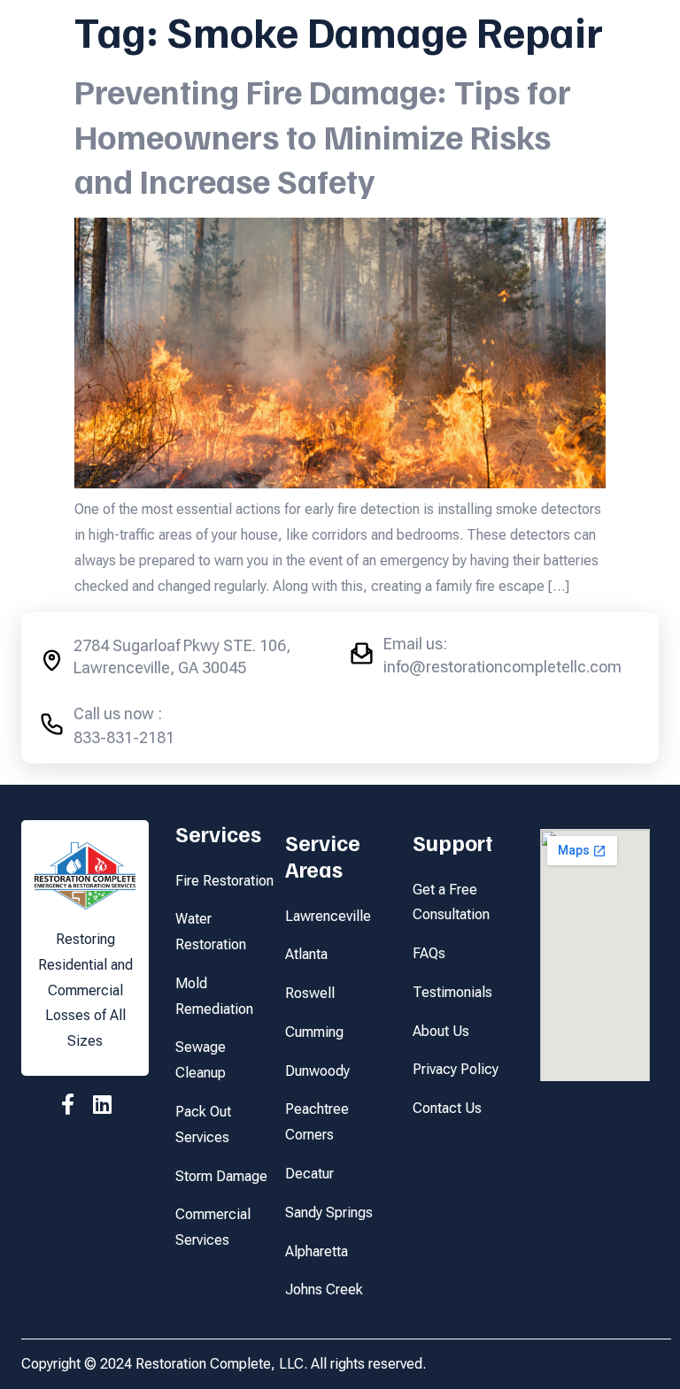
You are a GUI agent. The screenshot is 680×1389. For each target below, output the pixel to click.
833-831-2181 (123, 737)
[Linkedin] (102, 1104)
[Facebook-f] (68, 1104)
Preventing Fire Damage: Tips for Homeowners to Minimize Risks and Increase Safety (322, 136)
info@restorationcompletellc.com (502, 666)
